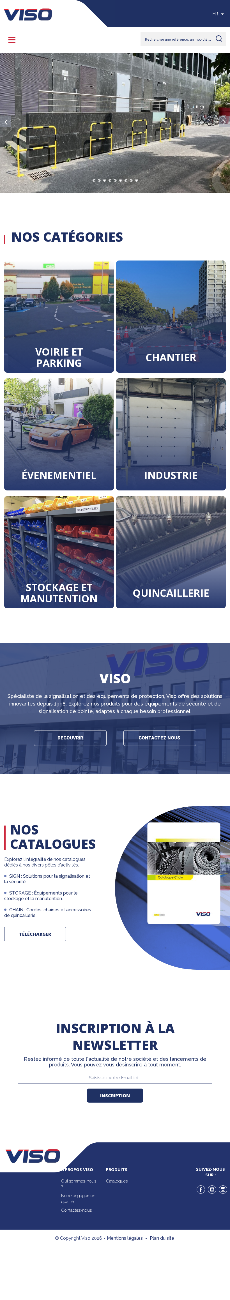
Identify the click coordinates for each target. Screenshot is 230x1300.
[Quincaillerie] (171, 552)
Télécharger (35, 934)
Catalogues (117, 1181)
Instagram (223, 1189)
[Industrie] (171, 434)
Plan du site (162, 1238)
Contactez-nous (76, 1210)
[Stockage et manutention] (59, 552)
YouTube (212, 1189)
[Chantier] (171, 317)
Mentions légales (125, 1238)
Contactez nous (160, 738)
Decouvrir (70, 738)
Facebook (201, 1189)
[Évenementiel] (59, 434)
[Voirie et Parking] (59, 317)
